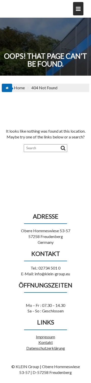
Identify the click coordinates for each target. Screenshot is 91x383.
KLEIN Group (26, 6)
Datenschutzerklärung (45, 348)
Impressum (45, 336)
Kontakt (45, 342)
